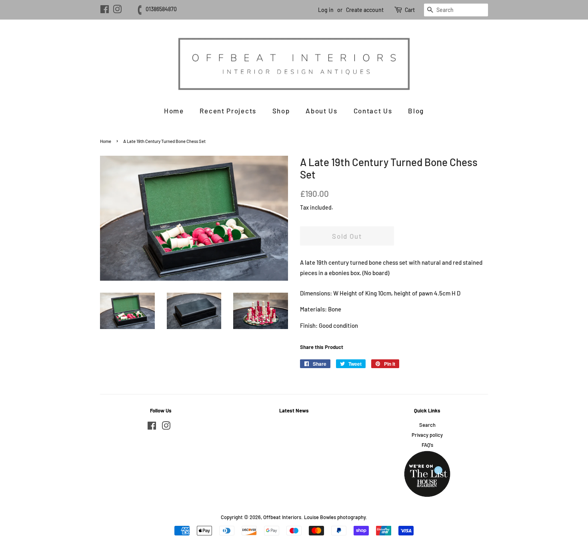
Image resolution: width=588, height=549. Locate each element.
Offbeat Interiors (282, 517)
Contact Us (373, 111)
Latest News (294, 410)
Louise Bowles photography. (335, 517)
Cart (410, 9)
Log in (326, 9)
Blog (416, 111)
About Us (322, 111)
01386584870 (161, 9)
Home (174, 111)
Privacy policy (427, 435)
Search (427, 425)
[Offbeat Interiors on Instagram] (117, 10)
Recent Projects (228, 111)
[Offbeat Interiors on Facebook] (104, 10)
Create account (365, 9)
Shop (281, 111)
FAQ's (427, 445)
